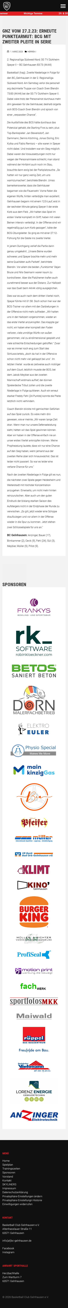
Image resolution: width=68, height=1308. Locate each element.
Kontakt (6, 1180)
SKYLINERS (9, 1184)
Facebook (8, 1248)
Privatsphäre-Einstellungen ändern (22, 1196)
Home (6, 1160)
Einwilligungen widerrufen (17, 1204)
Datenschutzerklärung (15, 1192)
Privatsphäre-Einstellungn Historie (22, 1200)
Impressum (9, 1188)
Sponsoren (8, 1172)
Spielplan (7, 1164)
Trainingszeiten (11, 1168)
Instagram (8, 1252)
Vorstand (7, 1176)
